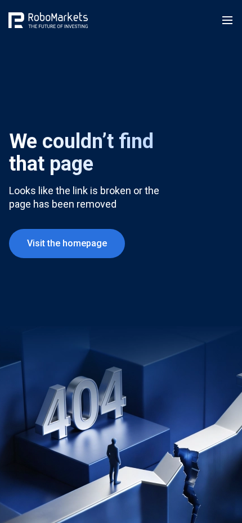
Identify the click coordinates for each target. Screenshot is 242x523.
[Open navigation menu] (227, 20)
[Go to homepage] (48, 20)
